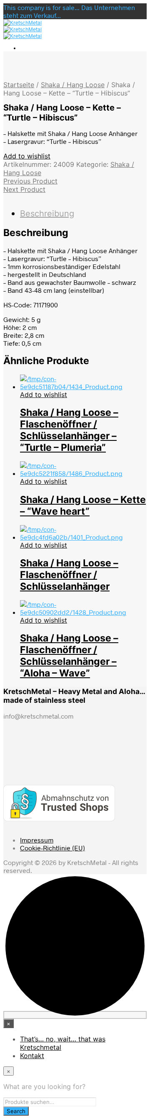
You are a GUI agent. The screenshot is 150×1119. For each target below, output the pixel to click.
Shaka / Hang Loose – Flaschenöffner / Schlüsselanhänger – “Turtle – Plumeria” (69, 430)
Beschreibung (47, 214)
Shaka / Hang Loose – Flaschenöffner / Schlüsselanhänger (69, 574)
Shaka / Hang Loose (73, 84)
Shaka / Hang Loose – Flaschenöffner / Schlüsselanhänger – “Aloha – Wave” (69, 655)
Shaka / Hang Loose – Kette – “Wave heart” (83, 505)
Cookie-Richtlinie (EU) (52, 848)
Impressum (36, 840)
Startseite (18, 84)
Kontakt (32, 1055)
